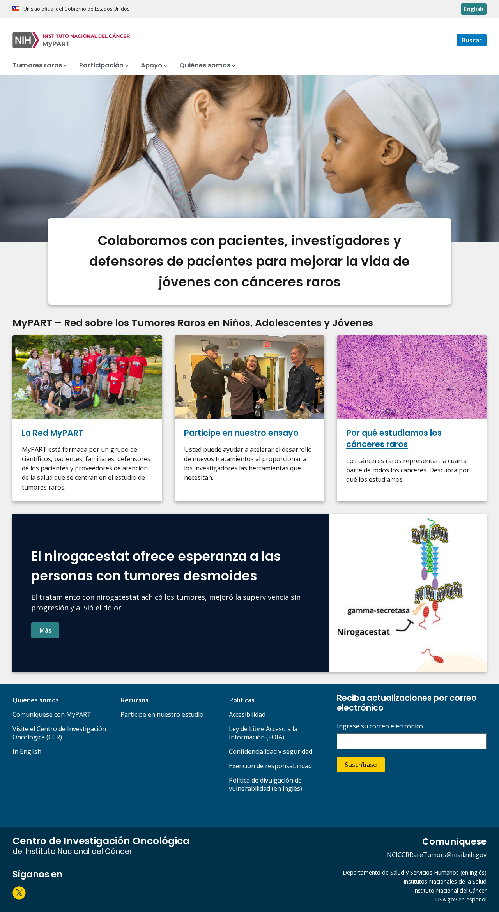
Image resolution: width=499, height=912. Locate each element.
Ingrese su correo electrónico (380, 726)
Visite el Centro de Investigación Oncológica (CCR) (59, 733)
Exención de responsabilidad (270, 766)
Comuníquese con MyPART (51, 714)
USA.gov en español (461, 899)
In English (26, 751)
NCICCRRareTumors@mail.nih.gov (437, 854)
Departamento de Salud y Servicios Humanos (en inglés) (415, 872)
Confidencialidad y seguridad (270, 751)
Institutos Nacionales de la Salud (445, 881)
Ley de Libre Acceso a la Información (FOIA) (263, 733)
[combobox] (413, 40)
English (473, 8)
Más (45, 630)
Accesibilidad (247, 714)
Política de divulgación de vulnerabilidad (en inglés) (265, 784)
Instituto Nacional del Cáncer (450, 890)
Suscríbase (361, 764)
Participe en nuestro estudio (161, 714)
